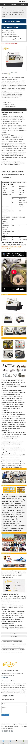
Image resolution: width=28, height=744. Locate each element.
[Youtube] (12, 731)
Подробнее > (4, 677)
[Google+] (5, 731)
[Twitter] (9, 731)
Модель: (5, 102)
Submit (5, 714)
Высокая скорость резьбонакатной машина (13, 649)
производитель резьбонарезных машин (12, 641)
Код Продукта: (6, 106)
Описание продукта (7, 109)
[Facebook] (2, 731)
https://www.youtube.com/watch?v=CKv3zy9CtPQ (13, 251)
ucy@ (9, 36)
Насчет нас (14, 4)
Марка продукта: (7, 104)
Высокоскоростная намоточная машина (12, 652)
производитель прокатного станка (10, 646)
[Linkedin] (7, 731)
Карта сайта (10, 728)
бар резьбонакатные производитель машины (13, 644)
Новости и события (4, 5)
